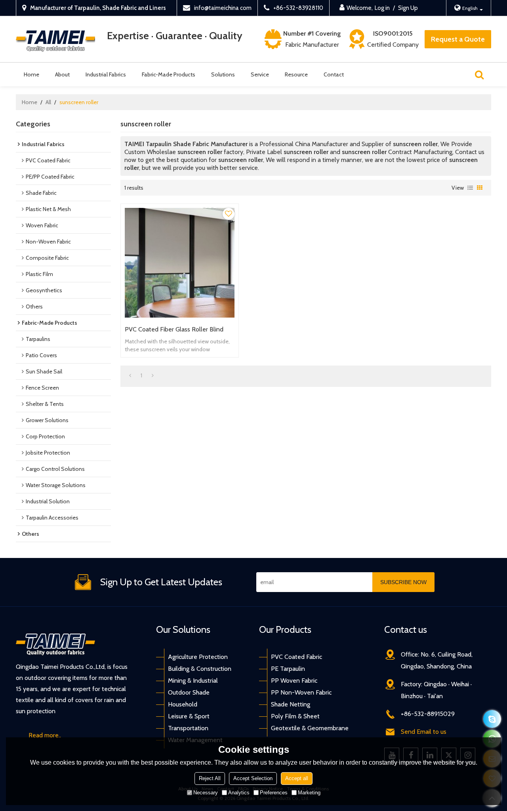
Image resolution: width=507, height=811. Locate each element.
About (62, 74)
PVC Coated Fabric (296, 657)
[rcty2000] (492, 719)
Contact (334, 74)
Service (260, 74)
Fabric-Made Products (168, 74)
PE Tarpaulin (288, 668)
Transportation (188, 728)
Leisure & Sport (189, 716)
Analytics (239, 793)
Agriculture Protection (198, 657)
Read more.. (45, 735)
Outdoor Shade (189, 692)
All (48, 102)
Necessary (205, 793)
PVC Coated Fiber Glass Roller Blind (174, 329)
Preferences (274, 793)
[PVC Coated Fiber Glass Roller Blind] (179, 263)
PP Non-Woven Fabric (301, 692)
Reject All (210, 778)
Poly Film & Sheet (295, 716)
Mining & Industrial (193, 680)
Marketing (309, 793)
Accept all (296, 778)
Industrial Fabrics (106, 74)
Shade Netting (290, 704)
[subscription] (403, 582)
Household (182, 704)
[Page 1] (130, 375)
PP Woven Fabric (294, 680)
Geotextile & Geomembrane (310, 728)
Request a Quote (458, 39)
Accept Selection (253, 778)
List (470, 188)
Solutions (223, 74)
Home (31, 74)
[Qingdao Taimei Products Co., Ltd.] (55, 39)
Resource (296, 74)
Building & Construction (199, 668)
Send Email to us (423, 731)
